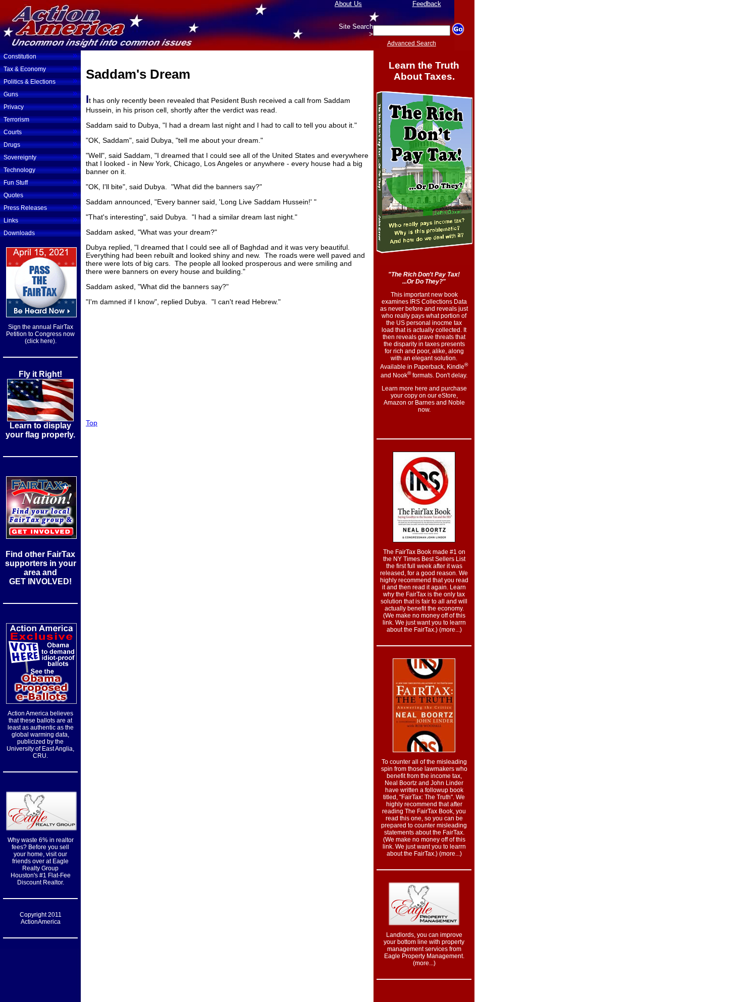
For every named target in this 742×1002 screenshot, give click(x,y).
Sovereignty (40, 156)
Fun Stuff (40, 181)
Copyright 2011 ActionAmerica (41, 918)
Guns (40, 93)
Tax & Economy (40, 68)
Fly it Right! (40, 374)
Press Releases (40, 206)
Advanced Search (411, 43)
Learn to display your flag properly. (40, 430)
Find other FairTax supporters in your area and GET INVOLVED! (40, 568)
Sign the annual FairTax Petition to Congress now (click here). (40, 334)
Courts (40, 131)
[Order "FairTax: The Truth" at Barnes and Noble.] (424, 749)
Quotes (40, 194)
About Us (348, 4)
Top (91, 423)
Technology (40, 169)
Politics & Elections (40, 80)
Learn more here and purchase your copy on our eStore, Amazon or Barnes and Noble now (424, 399)
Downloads (19, 233)
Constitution (40, 55)
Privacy (40, 105)
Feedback (426, 4)
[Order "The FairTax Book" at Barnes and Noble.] (424, 539)
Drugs (40, 143)
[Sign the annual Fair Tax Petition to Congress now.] (41, 315)
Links (40, 219)
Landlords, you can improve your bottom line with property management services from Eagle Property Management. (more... (424, 949)
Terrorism (40, 118)
